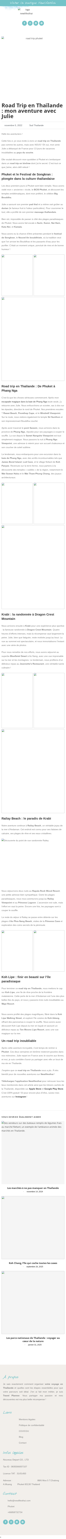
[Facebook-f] (24, 23)
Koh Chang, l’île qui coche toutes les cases (33, 1263)
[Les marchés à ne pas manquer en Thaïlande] (33, 1152)
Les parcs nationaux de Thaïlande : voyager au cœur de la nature (33, 1339)
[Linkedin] (35, 23)
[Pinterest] (41, 23)
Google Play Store (53, 1089)
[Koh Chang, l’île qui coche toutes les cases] (33, 1227)
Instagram (21, 1096)
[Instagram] (30, 23)
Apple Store (35, 1089)
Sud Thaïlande (36, 125)
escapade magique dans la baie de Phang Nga (24, 401)
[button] (59, 12)
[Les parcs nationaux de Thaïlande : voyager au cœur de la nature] (33, 1302)
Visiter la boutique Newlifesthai (33, 3)
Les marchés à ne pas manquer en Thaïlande (33, 1187)
